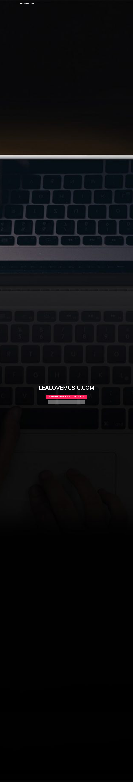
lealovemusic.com (27, 3)
